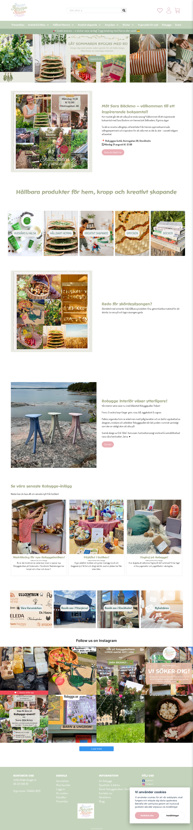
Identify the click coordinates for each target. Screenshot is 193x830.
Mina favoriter (63, 785)
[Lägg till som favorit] (159, 10)
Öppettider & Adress (109, 785)
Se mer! (107, 444)
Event (178, 24)
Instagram (149, 784)
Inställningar (172, 815)
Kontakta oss (105, 793)
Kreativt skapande (87, 24)
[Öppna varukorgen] (177, 10)
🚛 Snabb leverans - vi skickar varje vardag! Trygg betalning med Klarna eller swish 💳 (96, 30)
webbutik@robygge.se (24, 779)
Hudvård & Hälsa (36, 24)
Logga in (60, 789)
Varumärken (62, 781)
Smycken (110, 24)
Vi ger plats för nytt (148, 24)
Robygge (167, 24)
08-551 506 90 (20, 783)
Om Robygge (105, 781)
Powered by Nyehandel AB (96, 828)
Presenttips (18, 24)
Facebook (149, 780)
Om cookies (62, 793)
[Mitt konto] (168, 10)
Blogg (102, 801)
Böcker (126, 24)
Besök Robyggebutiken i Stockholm (117, 789)
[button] (124, 10)
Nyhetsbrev (105, 797)
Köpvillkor (61, 797)
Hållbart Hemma (61, 24)
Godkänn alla (147, 815)
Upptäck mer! (96, 58)
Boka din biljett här (113, 152)
